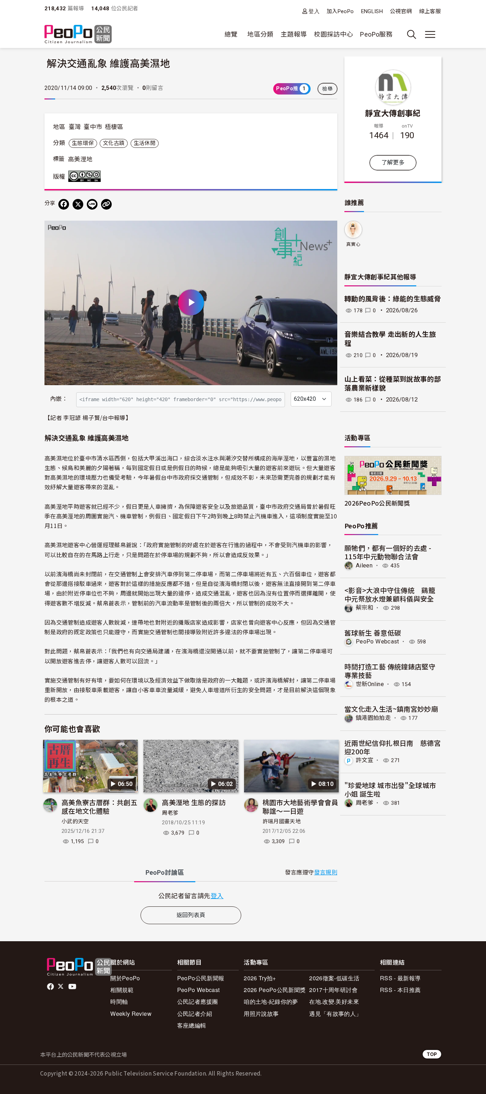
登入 (313, 11)
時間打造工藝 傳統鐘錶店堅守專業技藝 (389, 671)
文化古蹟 (114, 143)
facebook (51, 986)
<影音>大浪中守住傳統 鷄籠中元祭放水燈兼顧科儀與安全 (389, 594)
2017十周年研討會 (333, 990)
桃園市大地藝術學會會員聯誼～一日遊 (300, 806)
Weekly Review (131, 1013)
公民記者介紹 (194, 1013)
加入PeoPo (340, 11)
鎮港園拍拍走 (373, 718)
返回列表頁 (191, 915)
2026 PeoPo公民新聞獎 (275, 990)
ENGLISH (372, 11)
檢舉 (327, 89)
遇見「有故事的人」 (335, 1013)
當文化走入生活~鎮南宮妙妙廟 (391, 708)
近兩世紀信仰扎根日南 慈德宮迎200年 (392, 747)
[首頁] (78, 34)
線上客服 (430, 11)
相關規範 (121, 990)
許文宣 (364, 760)
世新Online (370, 684)
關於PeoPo (125, 978)
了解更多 (393, 162)
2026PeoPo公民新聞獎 (377, 503)
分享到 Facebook (327, 230)
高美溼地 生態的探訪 (194, 802)
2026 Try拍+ (260, 978)
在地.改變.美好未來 (334, 1001)
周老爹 (170, 813)
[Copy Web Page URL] (106, 204)
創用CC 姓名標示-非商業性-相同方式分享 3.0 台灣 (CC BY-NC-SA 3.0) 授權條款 (86, 176)
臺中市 (93, 126)
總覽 (231, 34)
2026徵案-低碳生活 (334, 978)
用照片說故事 (261, 1013)
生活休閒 (144, 143)
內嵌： (59, 398)
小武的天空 (75, 821)
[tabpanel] (190, 895)
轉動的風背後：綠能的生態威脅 (392, 299)
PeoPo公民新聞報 (200, 978)
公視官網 (401, 11)
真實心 (353, 244)
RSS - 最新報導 (400, 978)
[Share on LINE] (92, 204)
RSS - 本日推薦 (400, 990)
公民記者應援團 (197, 1001)
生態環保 (83, 143)
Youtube (73, 986)
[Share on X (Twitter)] (78, 204)
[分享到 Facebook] (63, 204)
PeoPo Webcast (377, 641)
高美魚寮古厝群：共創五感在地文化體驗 (99, 806)
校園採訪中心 (333, 34)
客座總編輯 (191, 1025)
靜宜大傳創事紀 (393, 112)
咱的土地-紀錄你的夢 (271, 1001)
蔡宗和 (364, 607)
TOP (432, 1054)
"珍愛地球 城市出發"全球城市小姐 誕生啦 (390, 789)
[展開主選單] (430, 34)
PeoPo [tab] (165, 872)
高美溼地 (80, 159)
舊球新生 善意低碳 (372, 632)
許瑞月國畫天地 (282, 821)
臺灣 (75, 126)
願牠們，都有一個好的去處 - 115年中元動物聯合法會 (387, 552)
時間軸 (119, 1001)
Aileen (364, 565)
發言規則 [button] (325, 872)
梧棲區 (114, 126)
